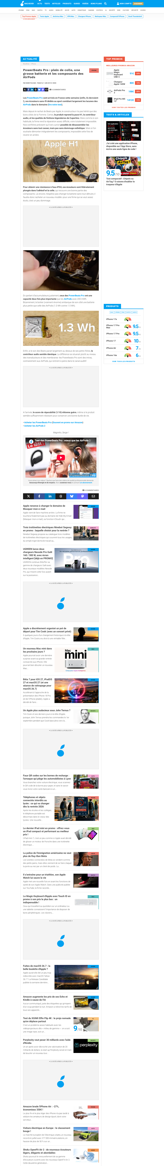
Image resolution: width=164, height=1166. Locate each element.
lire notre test (55, 104)
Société (112, 10)
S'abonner (138, 4)
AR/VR (67, 10)
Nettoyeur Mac (100, 16)
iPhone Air (111, 348)
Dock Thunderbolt (135, 16)
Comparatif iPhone (117, 16)
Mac (33, 10)
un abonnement (86, 483)
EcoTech (99, 10)
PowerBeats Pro (35, 98)
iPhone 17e (111, 319)
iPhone (21, 10)
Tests (47, 4)
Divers (143, 10)
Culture (126, 10)
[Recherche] (105, 3)
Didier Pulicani (31, 83)
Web (118, 10)
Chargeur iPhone (84, 16)
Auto (73, 10)
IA (106, 10)
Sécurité (134, 10)
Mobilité (59, 10)
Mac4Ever (26, 64)
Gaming (91, 10)
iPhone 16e (111, 355)
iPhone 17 (111, 341)
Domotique (82, 10)
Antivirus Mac (58, 16)
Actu (39, 4)
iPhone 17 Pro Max (112, 326)
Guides (77, 4)
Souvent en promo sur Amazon (67, 422)
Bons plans (96, 4)
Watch (39, 10)
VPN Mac (70, 16)
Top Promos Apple (29, 16)
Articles (56, 4)
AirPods (27, 104)
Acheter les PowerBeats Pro (38, 422)
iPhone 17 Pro (112, 333)
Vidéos (85, 4)
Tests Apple (44, 16)
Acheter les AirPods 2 (34, 426)
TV (46, 10)
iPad (27, 10)
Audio (51, 10)
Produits (67, 4)
